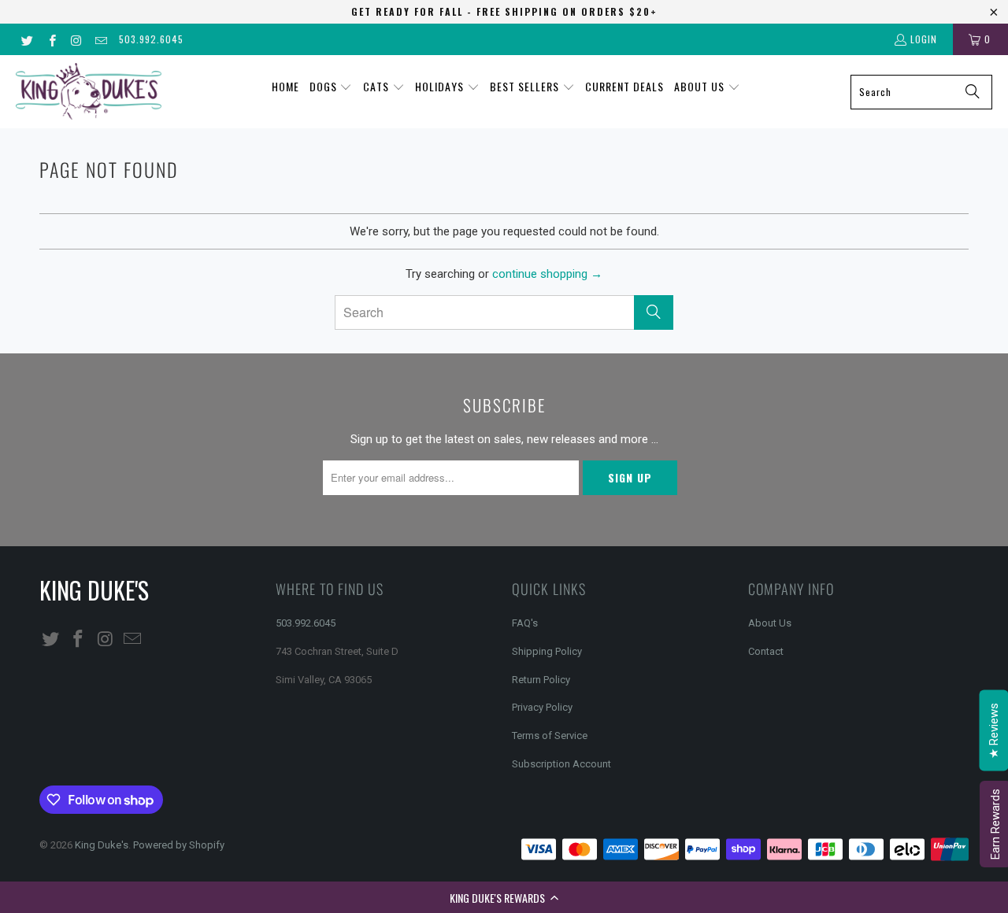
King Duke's (101, 845)
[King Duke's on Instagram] (76, 39)
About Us (769, 623)
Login (923, 39)
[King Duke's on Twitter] (26, 39)
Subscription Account (561, 764)
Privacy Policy (542, 707)
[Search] (972, 92)
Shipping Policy (547, 651)
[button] (504, 897)
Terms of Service (549, 735)
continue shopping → (547, 274)
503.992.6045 (151, 39)
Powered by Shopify (178, 845)
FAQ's (525, 623)
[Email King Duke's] (100, 39)
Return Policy (541, 680)
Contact (766, 651)
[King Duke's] (88, 91)
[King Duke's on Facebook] (50, 39)
